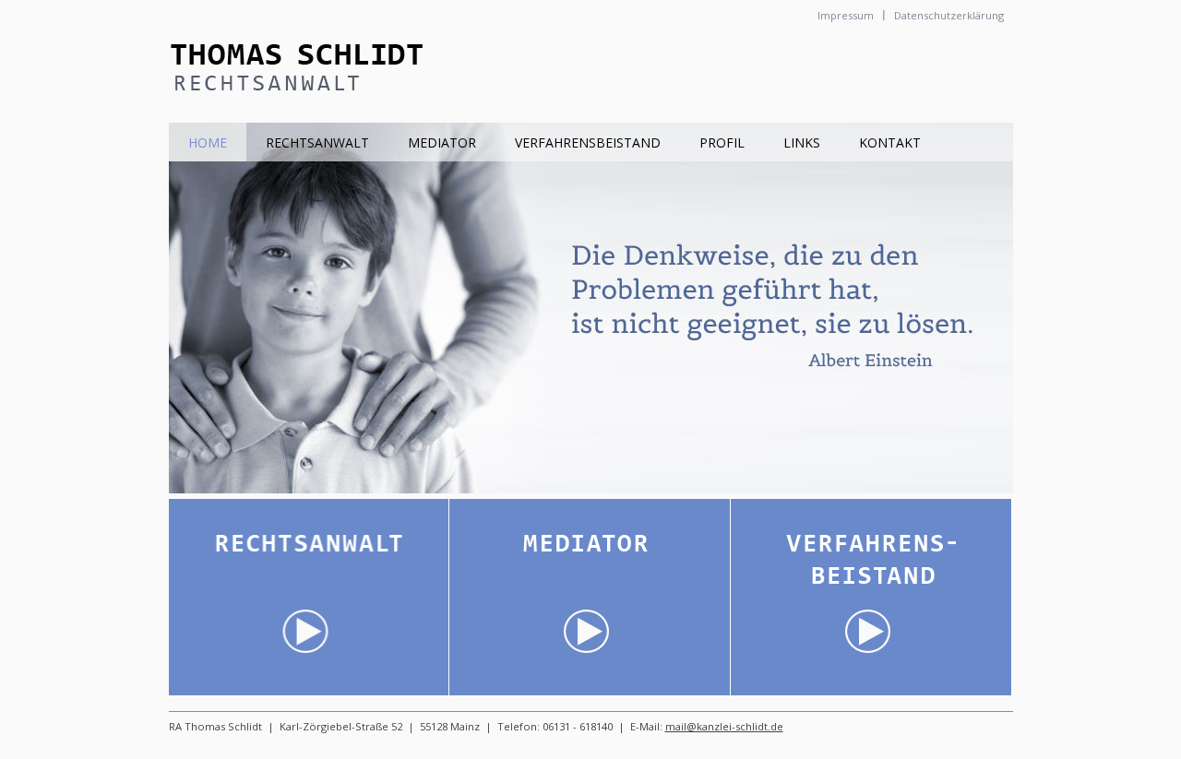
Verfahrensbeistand (588, 142)
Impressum (845, 15)
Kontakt (890, 142)
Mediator (442, 142)
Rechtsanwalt (317, 142)
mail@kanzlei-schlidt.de (724, 726)
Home (207, 142)
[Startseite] (310, 112)
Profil (722, 142)
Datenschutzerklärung (949, 15)
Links (801, 142)
